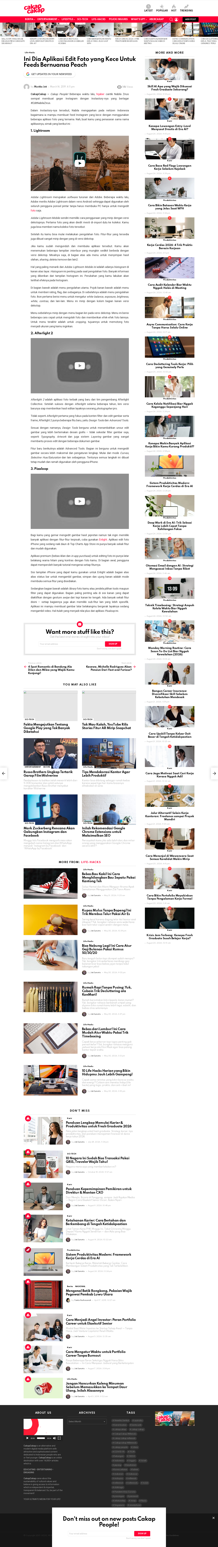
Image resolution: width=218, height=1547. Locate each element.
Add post (190, 19)
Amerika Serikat (121, 1421)
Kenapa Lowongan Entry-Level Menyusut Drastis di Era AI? (42, 41)
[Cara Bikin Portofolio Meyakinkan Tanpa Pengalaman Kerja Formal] (169, 878)
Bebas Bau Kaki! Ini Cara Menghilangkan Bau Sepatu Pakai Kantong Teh (108, 878)
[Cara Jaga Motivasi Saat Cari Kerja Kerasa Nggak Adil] (169, 756)
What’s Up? (138, 19)
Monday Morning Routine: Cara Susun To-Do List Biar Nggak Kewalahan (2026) (169, 651)
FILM (132, 1452)
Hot (173, 11)
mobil (145, 1483)
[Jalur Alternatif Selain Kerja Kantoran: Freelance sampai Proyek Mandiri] (169, 796)
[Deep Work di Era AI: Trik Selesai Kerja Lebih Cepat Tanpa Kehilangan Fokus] (169, 505)
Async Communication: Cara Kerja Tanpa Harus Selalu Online (183, 41)
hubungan (119, 1456)
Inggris (132, 1461)
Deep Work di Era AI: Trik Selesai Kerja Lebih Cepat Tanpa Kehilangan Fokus (170, 526)
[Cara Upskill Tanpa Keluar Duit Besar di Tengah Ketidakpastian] (169, 716)
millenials (132, 1478)
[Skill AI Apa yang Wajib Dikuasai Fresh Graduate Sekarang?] (14, 30)
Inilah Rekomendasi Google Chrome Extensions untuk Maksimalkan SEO (103, 832)
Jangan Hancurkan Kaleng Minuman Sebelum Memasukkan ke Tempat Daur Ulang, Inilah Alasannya (96, 1387)
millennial (118, 1483)
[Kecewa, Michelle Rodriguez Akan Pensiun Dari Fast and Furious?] (214, 773)
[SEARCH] (171, 19)
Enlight (103, 539)
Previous (1, 35)
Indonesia (119, 1461)
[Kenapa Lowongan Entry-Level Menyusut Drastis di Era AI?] (42, 30)
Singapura (119, 1505)
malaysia (118, 1478)
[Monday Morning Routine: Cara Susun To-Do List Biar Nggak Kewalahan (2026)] (169, 631)
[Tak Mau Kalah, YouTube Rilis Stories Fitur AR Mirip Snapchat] (109, 706)
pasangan (119, 1496)
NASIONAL (80, 1286)
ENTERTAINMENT (33, 767)
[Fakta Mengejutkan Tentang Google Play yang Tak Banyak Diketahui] (51, 706)
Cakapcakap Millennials (125, 1443)
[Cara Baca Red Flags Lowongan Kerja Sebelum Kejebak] (71, 30)
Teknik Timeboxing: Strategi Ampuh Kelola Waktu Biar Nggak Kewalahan (169, 608)
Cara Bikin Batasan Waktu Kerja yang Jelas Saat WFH (99, 41)
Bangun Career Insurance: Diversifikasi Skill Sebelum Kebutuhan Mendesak (169, 694)
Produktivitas (73, 1250)
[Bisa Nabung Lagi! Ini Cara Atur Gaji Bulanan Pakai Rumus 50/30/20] (51, 955)
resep (133, 1501)
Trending (186, 11)
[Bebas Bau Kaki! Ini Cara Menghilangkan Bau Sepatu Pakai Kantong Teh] (51, 883)
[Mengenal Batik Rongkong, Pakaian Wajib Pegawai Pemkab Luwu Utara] (43, 1294)
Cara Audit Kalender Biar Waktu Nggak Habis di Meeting (155, 41)
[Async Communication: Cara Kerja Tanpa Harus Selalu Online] (185, 30)
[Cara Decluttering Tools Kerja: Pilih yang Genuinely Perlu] (169, 347)
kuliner (135, 1470)
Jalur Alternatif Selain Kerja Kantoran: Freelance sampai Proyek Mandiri (169, 816)
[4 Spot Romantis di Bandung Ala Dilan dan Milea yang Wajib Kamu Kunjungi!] (3, 773)
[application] (43, 1430)
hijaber (100, 94)
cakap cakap (138, 1429)
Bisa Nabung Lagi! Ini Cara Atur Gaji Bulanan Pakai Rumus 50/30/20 (106, 949)
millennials (132, 1483)
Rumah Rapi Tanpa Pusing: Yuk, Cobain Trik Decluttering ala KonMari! (107, 991)
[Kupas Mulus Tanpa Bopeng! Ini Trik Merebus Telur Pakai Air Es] (51, 920)
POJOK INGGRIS (118, 19)
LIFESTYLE (67, 19)
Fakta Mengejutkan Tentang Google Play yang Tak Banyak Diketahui (47, 728)
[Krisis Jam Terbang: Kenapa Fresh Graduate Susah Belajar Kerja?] (169, 918)
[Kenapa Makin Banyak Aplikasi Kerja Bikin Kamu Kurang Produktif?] (169, 426)
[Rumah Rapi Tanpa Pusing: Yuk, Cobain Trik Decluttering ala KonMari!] (51, 997)
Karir (69, 1118)
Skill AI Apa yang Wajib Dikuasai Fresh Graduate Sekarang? (13, 41)
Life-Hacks (98, 19)
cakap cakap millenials (124, 1438)
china (135, 1447)
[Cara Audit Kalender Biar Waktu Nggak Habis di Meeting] (156, 30)
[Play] (27, 1438)
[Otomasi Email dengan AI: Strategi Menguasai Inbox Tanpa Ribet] (169, 548)
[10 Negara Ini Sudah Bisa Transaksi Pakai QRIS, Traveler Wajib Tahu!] (43, 1164)
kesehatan (131, 1465)
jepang (117, 1465)
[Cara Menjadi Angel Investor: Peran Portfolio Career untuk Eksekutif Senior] (43, 1327)
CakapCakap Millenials (125, 1434)
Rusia (143, 1501)
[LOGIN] (176, 19)
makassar (132, 1474)
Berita (29, 19)
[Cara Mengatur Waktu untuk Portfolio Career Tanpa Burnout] (43, 1359)
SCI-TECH (82, 19)
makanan (118, 1474)
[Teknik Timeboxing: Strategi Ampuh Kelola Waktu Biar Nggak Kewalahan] (169, 588)
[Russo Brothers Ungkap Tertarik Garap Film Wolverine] (51, 753)
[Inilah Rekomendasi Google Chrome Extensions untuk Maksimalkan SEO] (109, 809)
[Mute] (54, 1438)
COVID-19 (119, 1452)
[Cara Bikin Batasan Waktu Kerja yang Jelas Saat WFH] (99, 30)
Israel (143, 1461)
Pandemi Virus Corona (124, 1492)
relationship (119, 1501)
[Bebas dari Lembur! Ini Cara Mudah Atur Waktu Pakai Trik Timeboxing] (51, 1038)
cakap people (121, 1447)
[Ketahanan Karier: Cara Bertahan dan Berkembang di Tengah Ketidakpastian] (43, 1228)
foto (33, 210)
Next (216, 35)
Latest (148, 11)
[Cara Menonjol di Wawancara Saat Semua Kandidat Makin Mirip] (169, 839)
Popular (162, 11)
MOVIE (46, 767)
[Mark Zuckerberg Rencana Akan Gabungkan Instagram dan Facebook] (51, 809)
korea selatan (120, 1470)
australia (138, 1421)
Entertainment (47, 19)
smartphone (135, 1505)
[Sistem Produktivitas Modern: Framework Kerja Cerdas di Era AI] (43, 1262)
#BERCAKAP (156, 19)
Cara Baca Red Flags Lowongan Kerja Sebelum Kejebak (71, 41)
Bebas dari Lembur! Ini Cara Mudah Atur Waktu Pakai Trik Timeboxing (105, 1033)
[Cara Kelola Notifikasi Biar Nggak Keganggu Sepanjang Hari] (169, 386)
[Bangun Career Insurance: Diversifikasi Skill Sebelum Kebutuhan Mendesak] (169, 674)
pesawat (133, 1496)
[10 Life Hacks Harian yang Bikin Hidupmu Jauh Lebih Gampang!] (51, 1080)
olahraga (118, 1487)
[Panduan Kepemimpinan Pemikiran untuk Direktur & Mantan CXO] (43, 1196)
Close (213, 1517)
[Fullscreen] (59, 1438)
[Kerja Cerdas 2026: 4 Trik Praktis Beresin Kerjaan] (128, 30)
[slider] (41, 1438)
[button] (43, 1430)
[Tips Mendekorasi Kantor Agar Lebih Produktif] (109, 753)
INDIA (132, 1456)
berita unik (136, 1425)
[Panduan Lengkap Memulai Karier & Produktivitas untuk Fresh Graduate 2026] (43, 1131)
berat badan (120, 1425)
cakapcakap (120, 1429)
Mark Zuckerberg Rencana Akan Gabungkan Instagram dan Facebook (49, 832)
